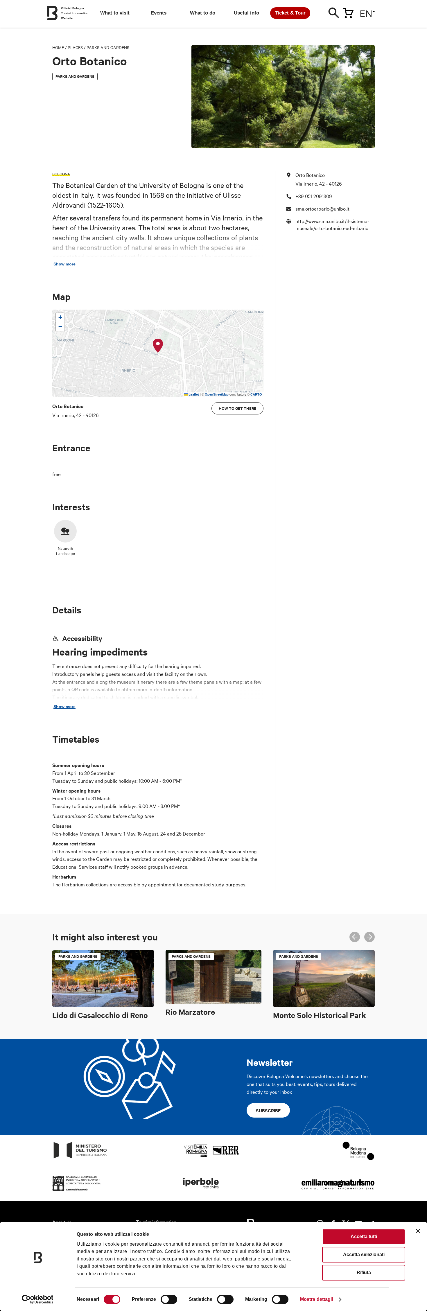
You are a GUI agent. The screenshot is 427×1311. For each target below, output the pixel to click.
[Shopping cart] (348, 12)
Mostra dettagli (316, 1299)
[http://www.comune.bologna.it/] (201, 1191)
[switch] (169, 1299)
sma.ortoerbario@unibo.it (322, 208)
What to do (202, 13)
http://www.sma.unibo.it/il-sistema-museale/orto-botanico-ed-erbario (332, 224)
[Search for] (334, 14)
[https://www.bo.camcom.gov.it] (76, 1191)
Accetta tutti (364, 1236)
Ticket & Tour (290, 13)
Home (58, 47)
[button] (158, 346)
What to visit (115, 13)
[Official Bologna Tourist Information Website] (52, 13)
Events (158, 13)
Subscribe (268, 1110)
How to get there (237, 408)
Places (75, 47)
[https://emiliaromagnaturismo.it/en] (338, 1191)
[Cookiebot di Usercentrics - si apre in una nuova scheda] (37, 1299)
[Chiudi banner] (418, 1231)
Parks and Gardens (108, 47)
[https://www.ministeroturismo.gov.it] (80, 1158)
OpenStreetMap (217, 394)
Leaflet (193, 394)
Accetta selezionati (364, 1254)
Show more (64, 264)
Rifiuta (364, 1272)
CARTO (256, 394)
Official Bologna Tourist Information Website (74, 13)
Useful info (246, 13)
